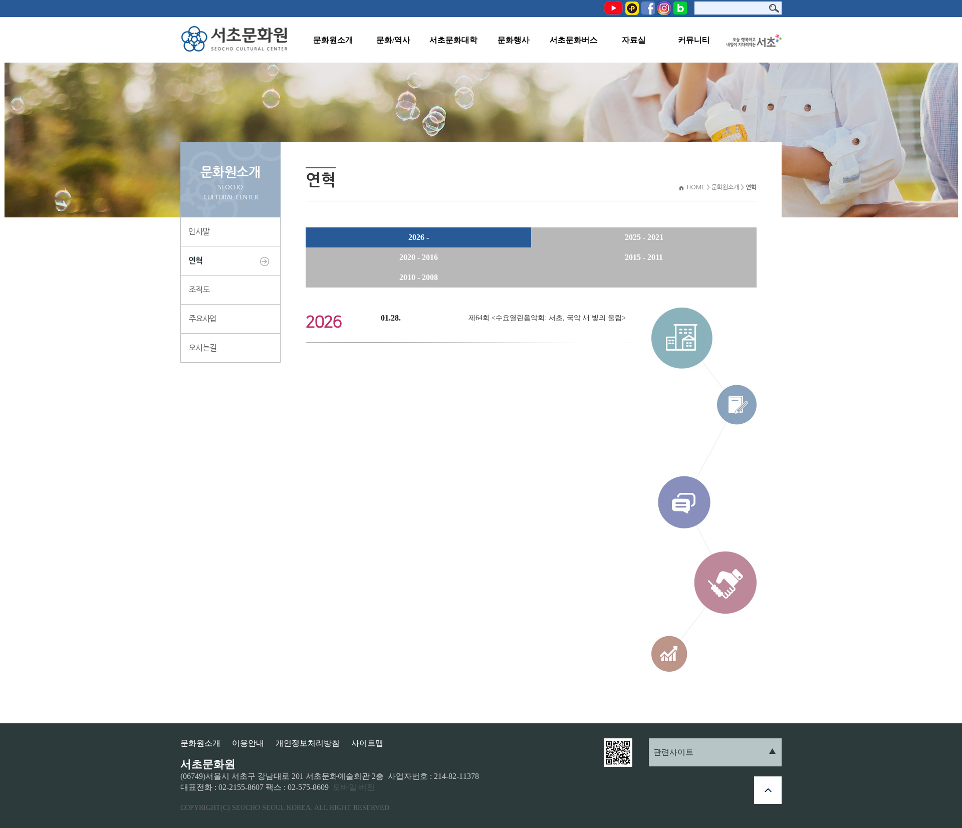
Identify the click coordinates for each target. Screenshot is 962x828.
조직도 (198, 290)
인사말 (198, 231)
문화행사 (514, 40)
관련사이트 (673, 752)
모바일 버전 (354, 787)
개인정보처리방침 (308, 743)
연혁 (195, 260)
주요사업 (202, 319)
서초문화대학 (453, 40)
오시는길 (202, 348)
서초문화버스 (574, 40)
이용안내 (248, 743)
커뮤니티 (694, 40)
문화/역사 (393, 40)
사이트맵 (367, 743)
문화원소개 (333, 40)
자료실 (634, 40)
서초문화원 (236, 40)
